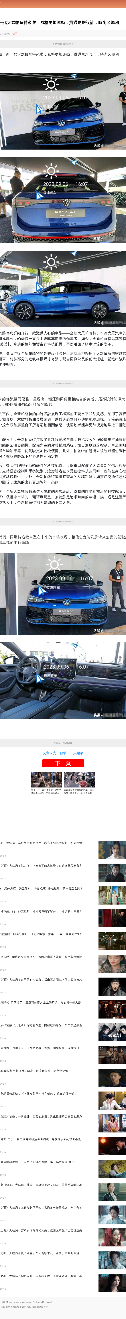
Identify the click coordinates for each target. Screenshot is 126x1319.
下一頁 (63, 763)
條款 (24, 1307)
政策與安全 (16, 1307)
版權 (34, 1307)
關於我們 (6, 1307)
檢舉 (14, 33)
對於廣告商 (42, 1307)
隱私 (29, 1307)
